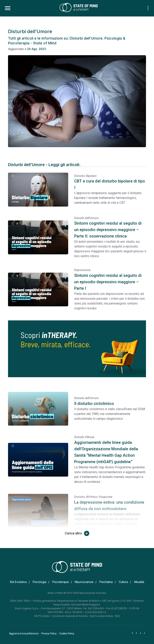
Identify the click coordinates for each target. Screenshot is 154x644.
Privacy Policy (49, 633)
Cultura (123, 582)
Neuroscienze (84, 582)
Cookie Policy (66, 633)
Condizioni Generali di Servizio (70, 616)
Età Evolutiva (18, 582)
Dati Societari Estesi (101, 616)
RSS (117, 616)
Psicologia (39, 582)
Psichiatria (106, 582)
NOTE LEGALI (42, 616)
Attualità (139, 582)
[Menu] (7, 8)
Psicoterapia (60, 582)
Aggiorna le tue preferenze (23, 633)
